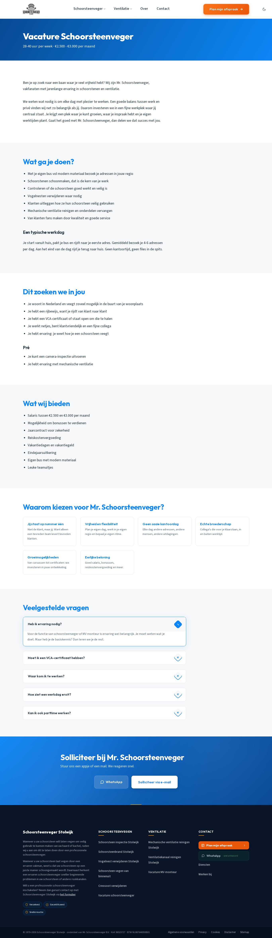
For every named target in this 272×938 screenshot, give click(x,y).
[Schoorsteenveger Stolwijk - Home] (31, 9)
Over (144, 8)
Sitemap (244, 932)
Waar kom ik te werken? (46, 676)
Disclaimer (230, 932)
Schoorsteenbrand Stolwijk (116, 852)
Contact (163, 8)
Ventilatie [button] (121, 8)
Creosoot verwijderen (112, 886)
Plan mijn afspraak (223, 9)
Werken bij (205, 874)
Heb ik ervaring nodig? (45, 624)
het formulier (67, 894)
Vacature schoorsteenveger (116, 895)
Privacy (202, 932)
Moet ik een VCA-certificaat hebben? (56, 658)
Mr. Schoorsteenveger (94, 932)
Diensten (204, 865)
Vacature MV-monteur (162, 872)
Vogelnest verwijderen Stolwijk (118, 861)
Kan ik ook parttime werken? (49, 713)
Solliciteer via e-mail (154, 782)
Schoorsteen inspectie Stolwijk (118, 842)
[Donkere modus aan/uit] (264, 9)
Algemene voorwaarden (181, 932)
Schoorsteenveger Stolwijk (51, 932)
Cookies (215, 932)
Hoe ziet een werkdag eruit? (49, 694)
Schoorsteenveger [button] (88, 8)
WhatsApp (114, 782)
